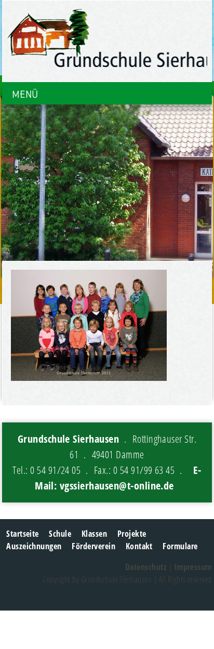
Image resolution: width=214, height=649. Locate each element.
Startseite (22, 533)
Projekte (131, 533)
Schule (60, 533)
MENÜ (25, 94)
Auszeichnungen (34, 546)
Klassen (94, 533)
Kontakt (139, 546)
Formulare (180, 546)
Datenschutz (146, 567)
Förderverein (93, 546)
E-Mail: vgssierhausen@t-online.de (118, 478)
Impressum (193, 567)
